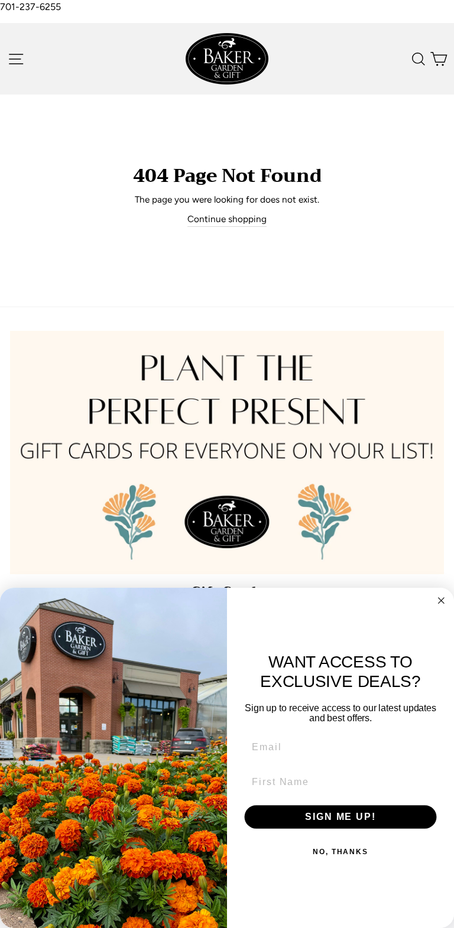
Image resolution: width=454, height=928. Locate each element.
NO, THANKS (340, 852)
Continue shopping (227, 218)
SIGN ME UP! (340, 817)
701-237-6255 (30, 6)
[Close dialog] (441, 601)
